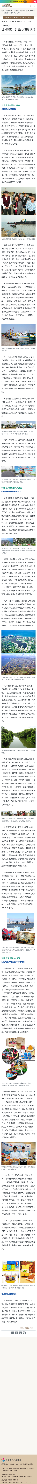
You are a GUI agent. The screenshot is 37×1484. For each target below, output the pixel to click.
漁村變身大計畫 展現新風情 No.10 (24, 11)
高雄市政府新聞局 (11, 1460)
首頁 (2, 11)
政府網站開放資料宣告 (27, 1464)
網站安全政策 (14, 1464)
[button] (29, 5)
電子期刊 (9, 11)
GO (25, 1)
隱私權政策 (4, 1464)
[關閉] (35, 1)
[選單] (34, 5)
